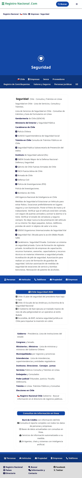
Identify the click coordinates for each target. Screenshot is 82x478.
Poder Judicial (23, 378)
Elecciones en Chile (25, 390)
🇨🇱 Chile (21, 79)
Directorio (10, 473)
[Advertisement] (41, 39)
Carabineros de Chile (25, 127)
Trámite (20, 386)
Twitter (59, 470)
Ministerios (21, 346)
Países (8, 470)
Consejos (43, 365)
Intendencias (22, 358)
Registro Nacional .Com (20, 3)
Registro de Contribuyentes (17, 84)
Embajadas (21, 374)
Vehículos (26, 279)
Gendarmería (22, 118)
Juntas (52, 365)
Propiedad (57, 279)
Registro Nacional (14, 467)
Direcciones (32, 365)
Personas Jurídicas (63, 84)
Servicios (20, 370)
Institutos (21, 365)
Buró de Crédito (30, 420)
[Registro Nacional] (77, 4)
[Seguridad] (41, 58)
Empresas (35, 79)
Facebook (60, 467)
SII (76, 84)
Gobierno (22, 333)
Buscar (63, 4)
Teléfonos (41, 279)
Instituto (19, 155)
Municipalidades (24, 354)
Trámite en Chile (23, 140)
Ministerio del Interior (26, 122)
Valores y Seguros (42, 84)
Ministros (33, 346)
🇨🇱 (23, 14)
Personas (10, 279)
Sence (46, 79)
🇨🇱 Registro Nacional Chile (30, 396)
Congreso (21, 342)
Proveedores (59, 79)
